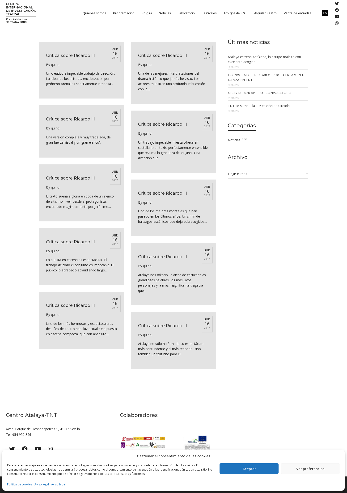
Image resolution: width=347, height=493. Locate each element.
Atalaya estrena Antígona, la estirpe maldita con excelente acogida (264, 59)
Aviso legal (41, 484)
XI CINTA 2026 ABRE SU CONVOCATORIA (260, 92)
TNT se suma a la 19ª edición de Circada (259, 105)
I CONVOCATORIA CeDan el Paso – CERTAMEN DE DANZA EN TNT (267, 77)
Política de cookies (19, 484)
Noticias (237, 139)
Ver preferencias (310, 468)
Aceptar (249, 468)
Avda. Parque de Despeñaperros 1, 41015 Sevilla (43, 429)
